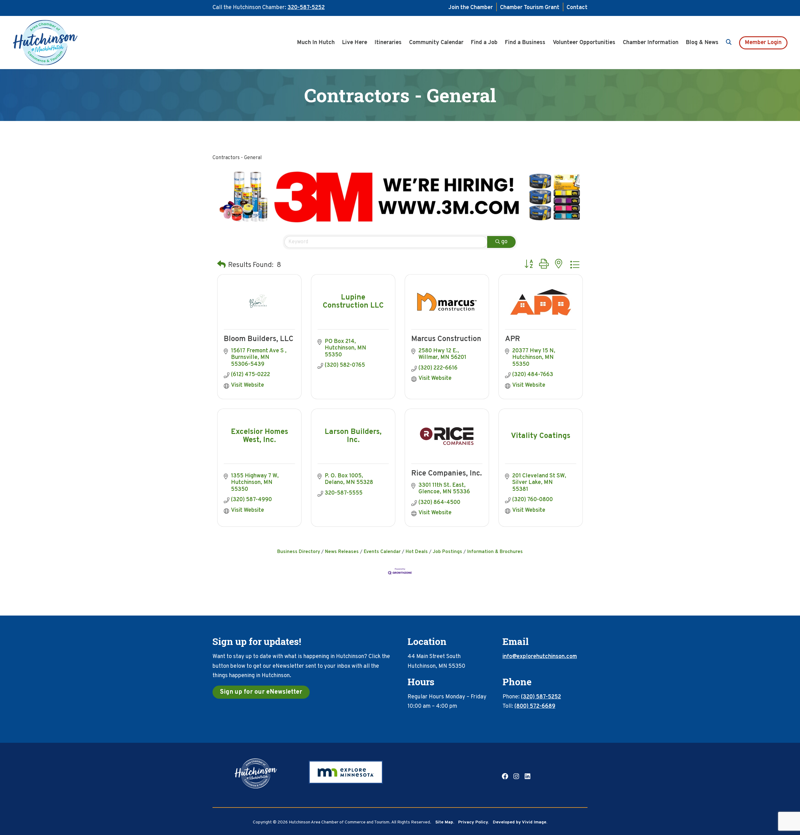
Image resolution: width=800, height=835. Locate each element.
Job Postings (447, 552)
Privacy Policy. (473, 822)
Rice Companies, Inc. (446, 473)
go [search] (504, 241)
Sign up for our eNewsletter (261, 692)
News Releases (342, 552)
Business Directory (298, 552)
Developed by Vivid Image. (520, 822)
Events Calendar (382, 552)
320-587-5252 (306, 7)
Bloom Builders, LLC (258, 339)
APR (512, 339)
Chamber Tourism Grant (529, 7)
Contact (577, 7)
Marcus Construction (446, 339)
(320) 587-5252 (541, 697)
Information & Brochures (495, 552)
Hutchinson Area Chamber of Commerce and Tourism (54, 43)
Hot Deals (417, 552)
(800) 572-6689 (534, 706)
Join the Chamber (470, 7)
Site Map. (444, 822)
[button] (221, 265)
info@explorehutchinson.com (539, 656)
